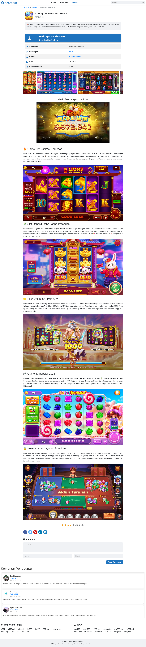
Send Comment (114, 562)
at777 (3, 629)
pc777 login (5, 632)
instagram (117, 632)
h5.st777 (108, 632)
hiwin (71, 52)
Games (75, 2)
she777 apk (130, 629)
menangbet (107, 629)
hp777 (29, 629)
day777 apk (118, 629)
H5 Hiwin (64, 2)
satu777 (77, 629)
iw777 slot (98, 632)
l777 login (46, 629)
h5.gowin (21, 629)
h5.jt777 (37, 629)
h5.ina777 (86, 629)
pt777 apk (15, 632)
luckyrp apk (57, 629)
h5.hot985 (88, 632)
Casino (72, 57)
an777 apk (78, 632)
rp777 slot (25, 632)
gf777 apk (11, 629)
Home (53, 2)
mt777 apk (96, 629)
